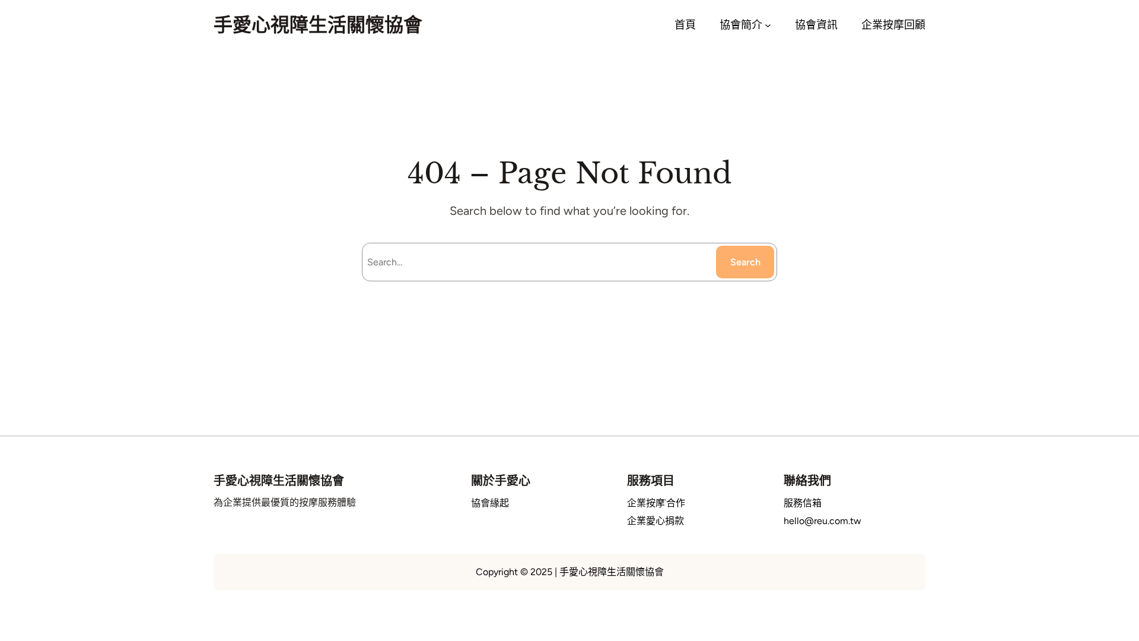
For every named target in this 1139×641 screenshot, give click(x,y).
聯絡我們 (807, 481)
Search (745, 262)
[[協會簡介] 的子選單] (768, 25)
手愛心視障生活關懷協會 (318, 25)
